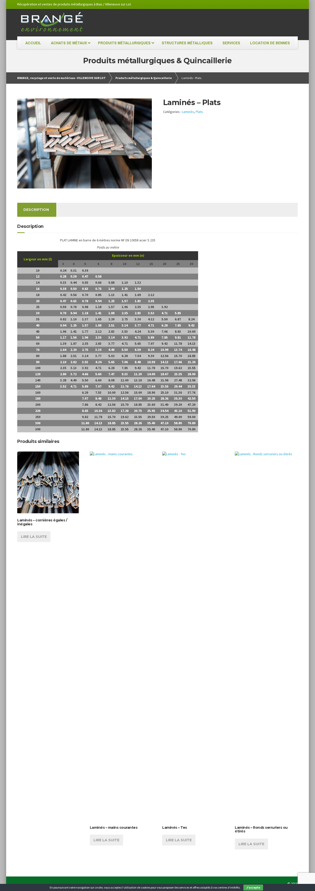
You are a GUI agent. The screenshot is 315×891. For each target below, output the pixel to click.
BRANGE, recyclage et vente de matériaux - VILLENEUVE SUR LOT (61, 78)
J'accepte (253, 887)
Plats (199, 111)
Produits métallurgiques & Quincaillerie (143, 78)
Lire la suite (34, 536)
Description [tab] (36, 209)
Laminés (188, 111)
